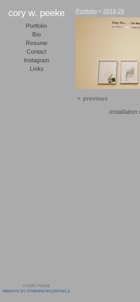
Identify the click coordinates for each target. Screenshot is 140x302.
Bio (36, 34)
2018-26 (113, 11)
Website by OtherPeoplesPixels (36, 291)
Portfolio (36, 26)
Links (36, 69)
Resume (36, 43)
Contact (36, 52)
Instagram (36, 60)
